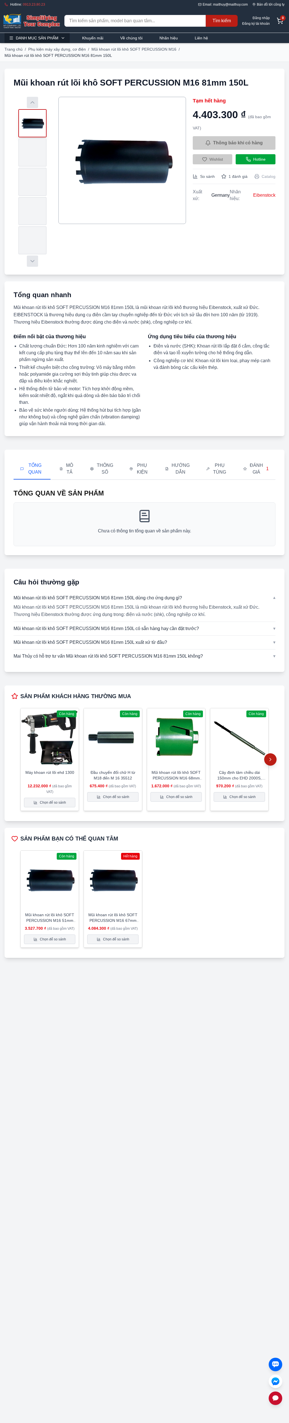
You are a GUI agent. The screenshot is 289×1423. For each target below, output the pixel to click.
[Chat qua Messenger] (275, 1381)
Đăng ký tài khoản (256, 24)
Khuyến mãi (92, 38)
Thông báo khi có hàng (238, 142)
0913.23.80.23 (34, 4)
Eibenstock (264, 195)
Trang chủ (14, 49)
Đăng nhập (261, 18)
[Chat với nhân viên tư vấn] (275, 1398)
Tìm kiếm (222, 20)
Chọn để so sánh (53, 803)
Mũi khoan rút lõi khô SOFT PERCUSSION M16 (133, 49)
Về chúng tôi (131, 38)
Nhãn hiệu (168, 38)
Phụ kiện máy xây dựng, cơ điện (57, 49)
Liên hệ (201, 38)
